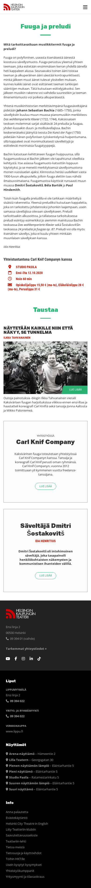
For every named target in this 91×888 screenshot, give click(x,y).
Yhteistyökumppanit (20, 871)
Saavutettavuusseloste (22, 835)
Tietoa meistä (15, 847)
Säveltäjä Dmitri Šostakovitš (45, 529)
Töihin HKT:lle (15, 859)
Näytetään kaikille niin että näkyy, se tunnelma (38, 330)
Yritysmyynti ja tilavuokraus (25, 877)
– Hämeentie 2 (32, 754)
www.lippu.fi (14, 731)
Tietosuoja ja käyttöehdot (24, 853)
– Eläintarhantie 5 (41, 766)
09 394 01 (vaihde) (22, 639)
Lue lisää (75, 390)
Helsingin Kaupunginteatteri (14, 7)
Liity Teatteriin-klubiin (21, 829)
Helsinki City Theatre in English (27, 824)
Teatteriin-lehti (16, 841)
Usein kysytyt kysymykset (24, 865)
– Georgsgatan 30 (31, 760)
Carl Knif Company (45, 442)
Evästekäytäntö (17, 818)
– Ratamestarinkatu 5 (34, 777)
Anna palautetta (17, 812)
